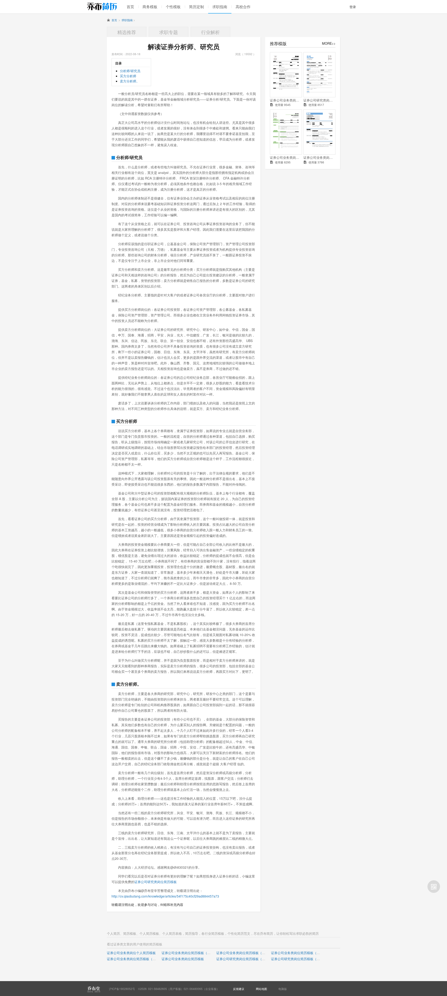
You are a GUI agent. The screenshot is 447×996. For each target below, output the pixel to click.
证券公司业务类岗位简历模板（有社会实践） (303, 952)
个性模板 (173, 6)
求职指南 (219, 6)
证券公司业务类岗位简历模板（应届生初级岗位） (286, 100)
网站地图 (261, 989)
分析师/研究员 (130, 70)
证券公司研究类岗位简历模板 (155, 881)
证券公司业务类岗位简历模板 (183, 958)
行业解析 (210, 32)
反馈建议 (238, 989)
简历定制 (196, 6)
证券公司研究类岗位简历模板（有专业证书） (303, 958)
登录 (352, 6)
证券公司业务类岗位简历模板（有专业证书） (319, 157)
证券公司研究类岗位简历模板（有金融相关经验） (319, 100)
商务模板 (149, 6)
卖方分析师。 (129, 81)
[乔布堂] (93, 989)
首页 (130, 6)
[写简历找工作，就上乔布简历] (102, 6)
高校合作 (243, 6)
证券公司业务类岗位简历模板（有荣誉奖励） (248, 952)
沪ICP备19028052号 (122, 989)
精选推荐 (126, 32)
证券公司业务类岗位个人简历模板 (286, 157)
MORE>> (328, 43)
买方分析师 (128, 76)
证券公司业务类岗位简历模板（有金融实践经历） (143, 958)
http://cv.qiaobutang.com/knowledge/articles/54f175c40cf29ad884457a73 (165, 896)
